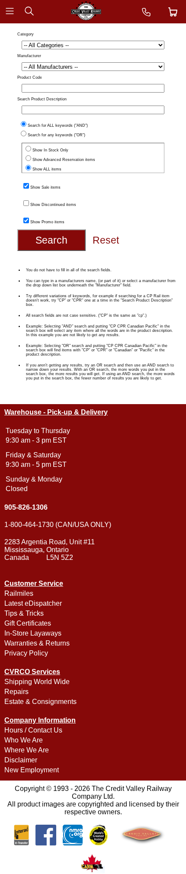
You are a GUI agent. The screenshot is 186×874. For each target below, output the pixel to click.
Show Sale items (45, 187)
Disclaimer (20, 760)
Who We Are (23, 740)
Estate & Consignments (40, 701)
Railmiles (18, 593)
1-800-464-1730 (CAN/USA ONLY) (57, 524)
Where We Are (26, 750)
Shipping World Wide (37, 681)
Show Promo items (47, 222)
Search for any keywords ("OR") (56, 135)
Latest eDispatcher (33, 603)
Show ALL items (46, 169)
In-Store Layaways (32, 633)
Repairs (16, 691)
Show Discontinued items (53, 204)
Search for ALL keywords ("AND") (58, 125)
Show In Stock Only (50, 150)
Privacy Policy (26, 653)
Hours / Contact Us (33, 730)
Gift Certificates (27, 623)
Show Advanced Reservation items (63, 159)
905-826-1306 (26, 507)
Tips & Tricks (24, 613)
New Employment (31, 770)
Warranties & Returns (37, 643)
